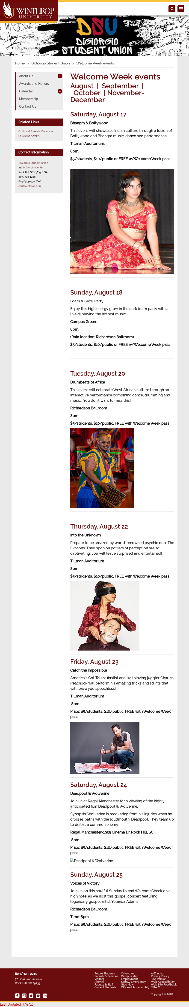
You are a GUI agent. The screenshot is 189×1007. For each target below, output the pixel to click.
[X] (31, 995)
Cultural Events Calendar (36, 131)
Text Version (158, 979)
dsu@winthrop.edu (29, 186)
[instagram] (24, 995)
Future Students (104, 973)
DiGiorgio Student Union (50, 63)
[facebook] (17, 995)
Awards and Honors (34, 83)
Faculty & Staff (103, 984)
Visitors (99, 979)
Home (20, 63)
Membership (28, 99)
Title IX (155, 987)
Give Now (127, 984)
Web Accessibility (163, 981)
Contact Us (27, 106)
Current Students (105, 987)
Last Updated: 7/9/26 (16, 1004)
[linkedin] (45, 995)
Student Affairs (28, 136)
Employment (129, 979)
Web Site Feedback (164, 984)
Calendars (127, 973)
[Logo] (29, 12)
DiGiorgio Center (33, 167)
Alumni (99, 981)
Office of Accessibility (135, 987)
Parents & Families (106, 976)
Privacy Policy (160, 976)
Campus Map (129, 976)
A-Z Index (157, 973)
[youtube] (38, 995)
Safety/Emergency (133, 981)
